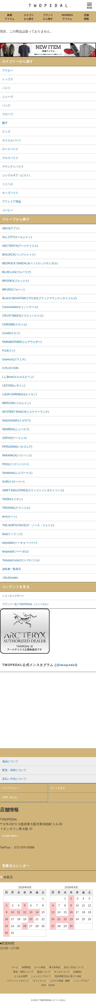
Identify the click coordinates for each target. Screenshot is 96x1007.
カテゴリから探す (29, 17)
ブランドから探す (48, 17)
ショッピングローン (13, 595)
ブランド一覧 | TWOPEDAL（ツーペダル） (26, 604)
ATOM (51, 985)
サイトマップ (39, 980)
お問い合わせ (9, 797)
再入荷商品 (54, 967)
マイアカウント (10, 788)
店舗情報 (86, 17)
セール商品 (40, 967)
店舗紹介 (77, 971)
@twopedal (66, 665)
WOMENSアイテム (67, 17)
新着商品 (26, 967)
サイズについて (62, 971)
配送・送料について (23, 971)
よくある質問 (20, 976)
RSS (44, 985)
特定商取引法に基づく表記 (68, 976)
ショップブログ (81, 980)
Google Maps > (10, 835)
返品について (43, 971)
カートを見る (57, 788)
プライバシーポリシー (18, 980)
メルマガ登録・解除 (60, 980)
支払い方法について (74, 967)
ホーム (15, 967)
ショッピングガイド (41, 976)
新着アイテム (10, 17)
